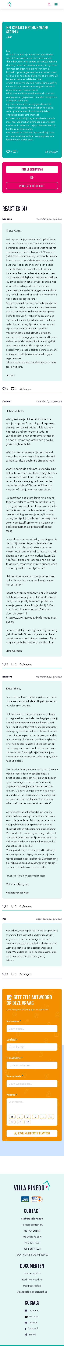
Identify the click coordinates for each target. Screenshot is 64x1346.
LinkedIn (33, 1323)
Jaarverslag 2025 (32, 1274)
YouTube (33, 1317)
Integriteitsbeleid (32, 1286)
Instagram (34, 1311)
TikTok (32, 1335)
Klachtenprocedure (32, 1280)
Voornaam (14, 1021)
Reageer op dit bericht (32, 186)
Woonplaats (15, 1076)
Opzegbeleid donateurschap (32, 1292)
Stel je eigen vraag (32, 169)
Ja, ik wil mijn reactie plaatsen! (32, 1133)
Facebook (33, 1329)
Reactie (12, 1095)
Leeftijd (12, 1039)
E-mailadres (14, 1058)
